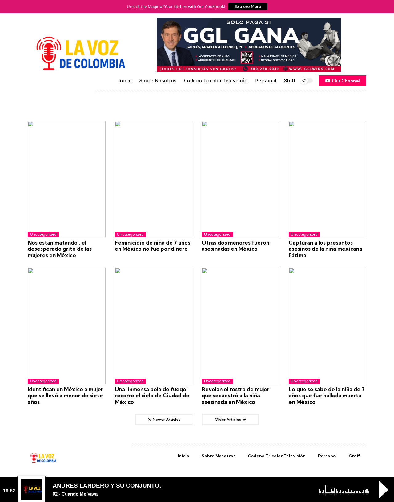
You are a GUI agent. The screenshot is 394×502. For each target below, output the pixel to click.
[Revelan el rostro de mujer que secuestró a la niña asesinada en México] (240, 326)
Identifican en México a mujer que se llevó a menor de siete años (65, 395)
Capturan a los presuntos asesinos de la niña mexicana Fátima (325, 248)
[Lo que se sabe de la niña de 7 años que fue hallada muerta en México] (328, 326)
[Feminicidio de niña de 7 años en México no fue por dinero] (154, 179)
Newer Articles (166, 419)
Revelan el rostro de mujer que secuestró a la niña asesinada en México (235, 395)
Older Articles (228, 419)
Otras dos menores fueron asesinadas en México (235, 245)
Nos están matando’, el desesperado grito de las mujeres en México (60, 248)
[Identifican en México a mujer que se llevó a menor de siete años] (67, 326)
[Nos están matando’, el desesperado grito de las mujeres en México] (67, 179)
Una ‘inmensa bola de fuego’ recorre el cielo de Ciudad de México (152, 395)
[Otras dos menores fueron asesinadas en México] (240, 179)
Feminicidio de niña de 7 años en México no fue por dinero (152, 245)
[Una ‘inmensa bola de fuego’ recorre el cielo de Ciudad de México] (154, 326)
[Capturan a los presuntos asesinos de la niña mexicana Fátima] (328, 179)
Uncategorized (43, 235)
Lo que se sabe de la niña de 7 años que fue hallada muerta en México (327, 395)
